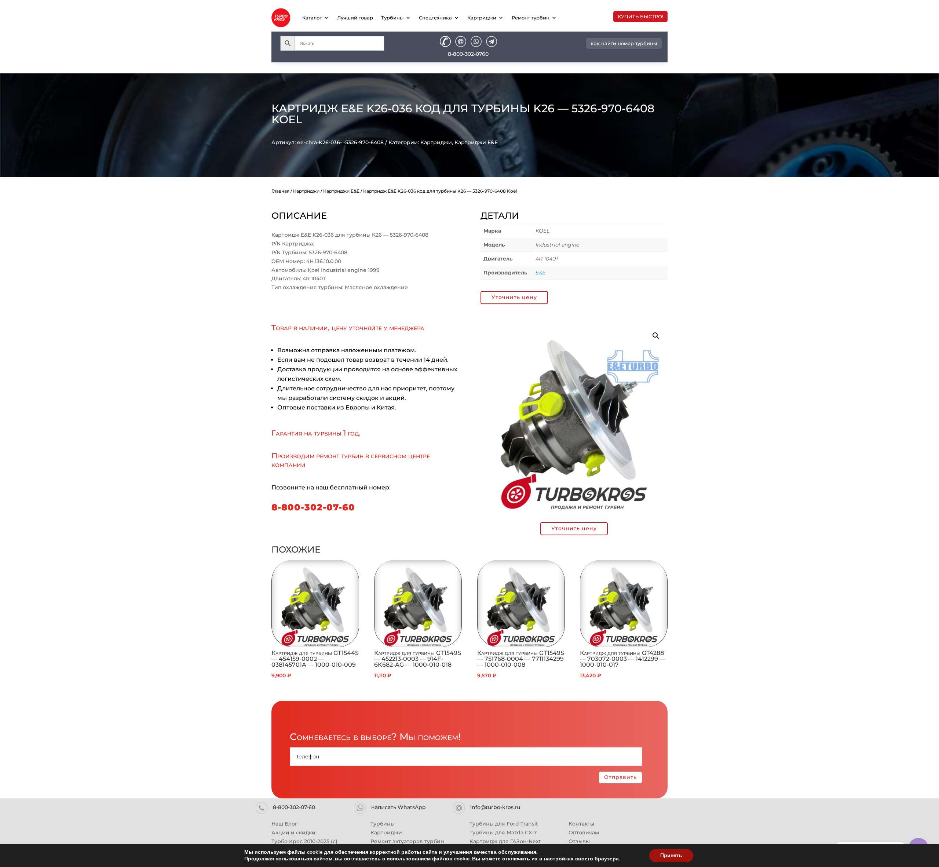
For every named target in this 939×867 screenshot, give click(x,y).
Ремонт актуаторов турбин (407, 841)
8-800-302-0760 (468, 54)
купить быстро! (640, 16)
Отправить (620, 777)
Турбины (392, 18)
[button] (655, 335)
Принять (671, 855)
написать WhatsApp (398, 807)
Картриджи (481, 18)
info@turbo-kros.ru (495, 807)
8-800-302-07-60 (313, 507)
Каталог (312, 18)
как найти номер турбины (624, 43)
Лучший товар (355, 18)
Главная (280, 191)
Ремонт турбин (530, 18)
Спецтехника (435, 18)
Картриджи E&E (476, 142)
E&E (540, 272)
